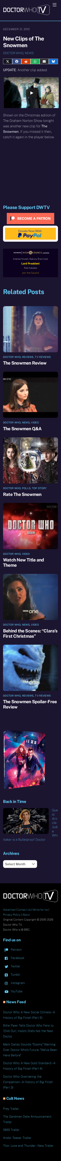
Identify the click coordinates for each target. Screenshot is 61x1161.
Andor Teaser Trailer (17, 1138)
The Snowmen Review (24, 363)
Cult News (15, 1098)
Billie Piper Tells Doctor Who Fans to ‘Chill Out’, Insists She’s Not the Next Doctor (28, 1031)
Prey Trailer (11, 1108)
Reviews (28, 357)
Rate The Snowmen (22, 494)
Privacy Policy (11, 914)
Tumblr (15, 974)
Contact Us (24, 909)
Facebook (17, 958)
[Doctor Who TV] (26, 14)
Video (35, 422)
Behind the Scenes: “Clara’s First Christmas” (30, 633)
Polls (26, 488)
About (26, 914)
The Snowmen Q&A (22, 428)
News (29, 53)
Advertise (9, 909)
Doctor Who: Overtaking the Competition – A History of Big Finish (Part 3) (28, 1082)
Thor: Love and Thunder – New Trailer (28, 1145)
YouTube (16, 991)
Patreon (16, 949)
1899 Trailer (11, 1130)
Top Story (39, 488)
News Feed (16, 1002)
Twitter (15, 966)
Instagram (17, 983)
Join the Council (30, 272)
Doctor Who (13, 53)
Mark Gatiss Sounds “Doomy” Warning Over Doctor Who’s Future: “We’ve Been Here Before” (30, 1050)
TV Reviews (43, 357)
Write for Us (40, 909)
